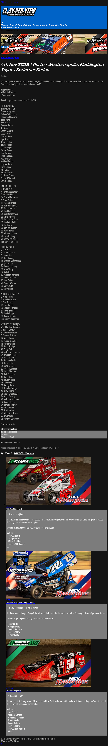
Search (14, 25)
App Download (35, 25)
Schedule (23, 25)
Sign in (63, 25)
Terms (8, 739)
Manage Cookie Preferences (38, 739)
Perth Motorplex (10, 57)
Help (45, 25)
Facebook (5, 429)
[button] (2, 22)
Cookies (22, 739)
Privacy (14, 739)
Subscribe (5, 47)
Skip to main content (9, 2)
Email (14, 429)
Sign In (15, 27)
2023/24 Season (24, 453)
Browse (5, 25)
